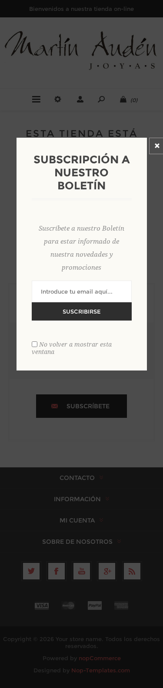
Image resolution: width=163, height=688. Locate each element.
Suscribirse (82, 311)
